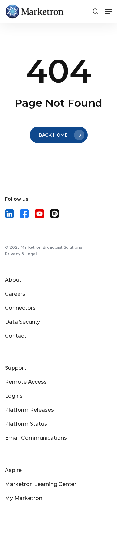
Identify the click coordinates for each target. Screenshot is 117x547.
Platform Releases (29, 410)
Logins (14, 396)
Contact (15, 336)
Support (15, 368)
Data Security (22, 322)
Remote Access (26, 382)
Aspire (13, 470)
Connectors (20, 308)
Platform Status (26, 424)
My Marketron (23, 498)
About (13, 280)
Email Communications (36, 438)
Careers (15, 294)
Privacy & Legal (21, 253)
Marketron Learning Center (40, 484)
